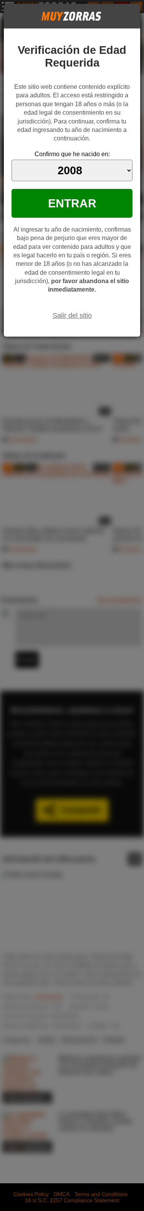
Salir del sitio (72, 315)
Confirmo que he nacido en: (72, 154)
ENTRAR (72, 203)
